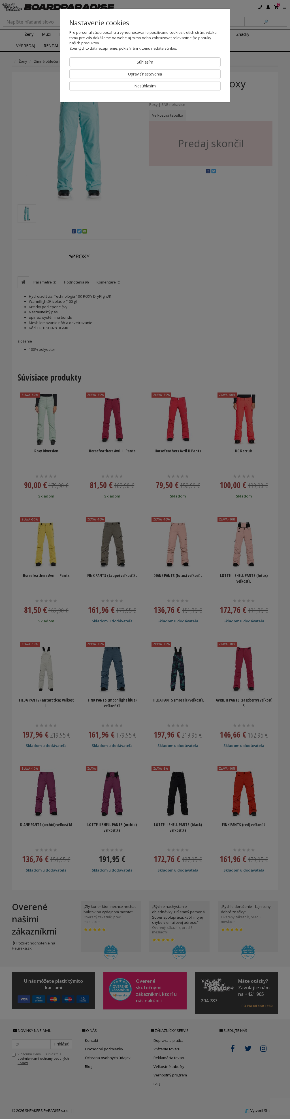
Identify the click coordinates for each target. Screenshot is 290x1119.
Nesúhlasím (145, 86)
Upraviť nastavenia (145, 74)
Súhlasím (145, 62)
